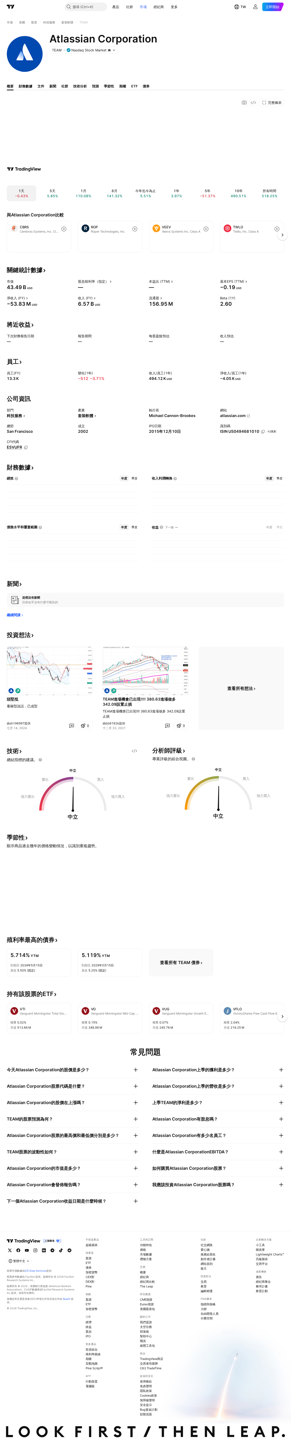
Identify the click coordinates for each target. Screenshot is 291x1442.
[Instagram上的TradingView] (35, 1250)
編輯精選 (207, 1291)
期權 (89, 1359)
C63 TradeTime (150, 1368)
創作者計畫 (208, 1259)
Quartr (66, 1298)
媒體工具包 (147, 1345)
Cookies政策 (148, 1395)
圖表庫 (260, 1249)
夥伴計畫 (262, 1286)
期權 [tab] (122, 86)
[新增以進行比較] (64, 229)
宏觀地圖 (92, 1363)
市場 (143, 7)
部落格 (144, 1331)
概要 (143, 1272)
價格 (143, 1249)
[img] (109, 50)
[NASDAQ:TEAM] (11, 690)
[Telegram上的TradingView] (52, 1250)
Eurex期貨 (147, 1304)
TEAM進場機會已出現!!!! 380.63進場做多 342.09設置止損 (139, 702)
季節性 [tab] (109, 86)
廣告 (259, 1277)
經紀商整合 (263, 1281)
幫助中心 (146, 1336)
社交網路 (207, 1245)
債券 (89, 1267)
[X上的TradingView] (10, 1250)
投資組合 (92, 1349)
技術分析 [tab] (80, 86)
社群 (129, 7)
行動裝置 (92, 1381)
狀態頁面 (146, 1414)
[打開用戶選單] (255, 7)
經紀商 (159, 7)
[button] (122, 7)
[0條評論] (71, 725)
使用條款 (146, 1381)
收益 (89, 1327)
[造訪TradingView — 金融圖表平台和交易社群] (24, 169)
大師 (204, 1309)
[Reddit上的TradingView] (69, 1250)
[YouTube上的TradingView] (27, 1250)
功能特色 (146, 1245)
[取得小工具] (253, 102)
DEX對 (90, 1281)
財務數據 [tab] (25, 86)
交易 (204, 1281)
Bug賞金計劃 (148, 1409)
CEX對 (90, 1277)
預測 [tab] (95, 86)
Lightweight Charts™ (270, 1254)
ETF (88, 1263)
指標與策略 (208, 1304)
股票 (89, 1258)
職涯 (143, 1341)
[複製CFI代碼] (26, 447)
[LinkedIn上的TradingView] (44, 1250)
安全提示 (146, 1405)
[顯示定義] (16, 281)
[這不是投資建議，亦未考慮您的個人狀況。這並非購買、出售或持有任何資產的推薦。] (40, 760)
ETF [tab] (134, 86)
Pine (89, 1286)
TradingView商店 (151, 1359)
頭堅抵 (12, 699)
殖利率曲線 (93, 1354)
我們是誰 (146, 1322)
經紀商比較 (147, 1281)
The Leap (146, 1286)
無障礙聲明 (147, 1400)
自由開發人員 (210, 1313)
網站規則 (207, 1263)
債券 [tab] (146, 86)
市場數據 (146, 1254)
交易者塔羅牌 (149, 1363)
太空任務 (146, 1327)
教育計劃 (262, 1291)
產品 (115, 7)
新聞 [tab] (52, 86)
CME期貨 (146, 1299)
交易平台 (262, 1263)
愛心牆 (205, 1249)
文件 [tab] (40, 86)
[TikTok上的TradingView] (61, 1250)
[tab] (124, 478)
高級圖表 (262, 1259)
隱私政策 (146, 1391)
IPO (88, 1336)
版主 (204, 1268)
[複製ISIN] (263, 432)
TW (243, 7)
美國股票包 (147, 1309)
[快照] (244, 102)
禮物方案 (146, 1259)
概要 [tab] (10, 86)
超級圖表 (92, 1245)
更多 (174, 7)
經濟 (89, 1322)
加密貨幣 (92, 1272)
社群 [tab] (64, 86)
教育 (204, 1286)
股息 (89, 1331)
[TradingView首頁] (10, 7)
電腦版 (90, 1386)
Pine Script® (94, 1368)
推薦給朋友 (208, 1254)
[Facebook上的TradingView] (18, 1250)
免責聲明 (146, 1386)
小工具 (260, 1245)
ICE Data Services (35, 1270)
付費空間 (207, 1318)
